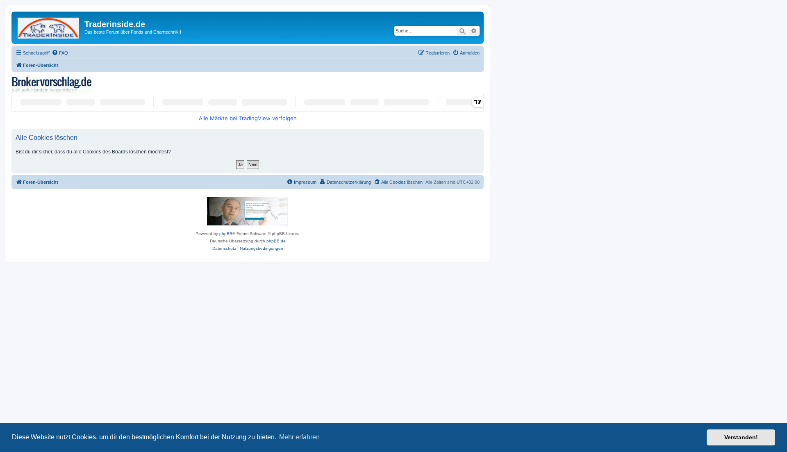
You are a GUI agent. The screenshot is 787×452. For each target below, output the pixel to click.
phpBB (225, 233)
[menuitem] (60, 53)
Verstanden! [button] (741, 437)
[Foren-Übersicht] (49, 26)
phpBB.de (276, 241)
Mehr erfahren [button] (299, 437)
